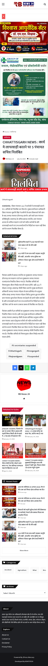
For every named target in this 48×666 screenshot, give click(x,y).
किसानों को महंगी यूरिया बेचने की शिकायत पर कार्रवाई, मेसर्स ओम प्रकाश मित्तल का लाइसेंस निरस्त (32, 512)
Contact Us (6, 639)
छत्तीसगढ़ (13, 131)
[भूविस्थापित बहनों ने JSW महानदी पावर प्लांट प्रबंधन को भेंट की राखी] (9, 245)
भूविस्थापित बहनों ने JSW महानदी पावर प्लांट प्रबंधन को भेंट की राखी (31, 244)
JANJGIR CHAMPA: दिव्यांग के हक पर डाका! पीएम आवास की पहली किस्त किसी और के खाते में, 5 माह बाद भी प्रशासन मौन (12, 432)
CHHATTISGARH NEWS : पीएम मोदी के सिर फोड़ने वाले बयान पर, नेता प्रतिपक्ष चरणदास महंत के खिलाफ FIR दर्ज (12, 464)
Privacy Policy (7, 646)
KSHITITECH (29, 661)
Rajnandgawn (16, 356)
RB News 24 (10, 159)
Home (6, 131)
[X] (21, 367)
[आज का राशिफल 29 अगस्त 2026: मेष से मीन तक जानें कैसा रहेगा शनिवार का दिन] (9, 490)
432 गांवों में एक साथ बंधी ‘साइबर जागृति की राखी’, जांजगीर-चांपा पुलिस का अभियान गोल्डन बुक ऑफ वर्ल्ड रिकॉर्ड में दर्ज (31, 537)
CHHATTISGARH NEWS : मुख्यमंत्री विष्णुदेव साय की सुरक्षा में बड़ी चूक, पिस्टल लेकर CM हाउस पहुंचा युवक (35, 464)
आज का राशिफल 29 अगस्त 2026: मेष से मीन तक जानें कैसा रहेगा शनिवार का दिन (31, 488)
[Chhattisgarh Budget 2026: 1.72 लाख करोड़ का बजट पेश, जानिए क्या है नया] (35, 420)
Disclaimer (6, 642)
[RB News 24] (24, 4)
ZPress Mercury (28, 657)
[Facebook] (15, 367)
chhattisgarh (16, 351)
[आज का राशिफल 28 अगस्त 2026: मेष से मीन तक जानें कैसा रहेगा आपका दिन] (9, 502)
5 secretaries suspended (24, 345)
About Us (5, 635)
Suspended (34, 356)
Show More (24, 550)
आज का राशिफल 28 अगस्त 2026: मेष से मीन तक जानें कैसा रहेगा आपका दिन (31, 500)
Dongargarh (33, 351)
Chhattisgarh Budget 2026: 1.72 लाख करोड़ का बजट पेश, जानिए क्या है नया (34, 431)
